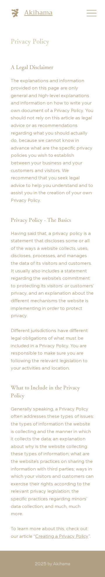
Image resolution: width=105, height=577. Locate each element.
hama (43, 12)
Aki (29, 12)
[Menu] (91, 13)
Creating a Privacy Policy (61, 536)
